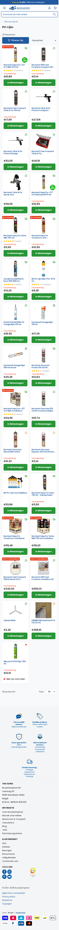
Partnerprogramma (12, 833)
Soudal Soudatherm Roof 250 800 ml (13, 280)
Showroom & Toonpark (14, 819)
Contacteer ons (10, 861)
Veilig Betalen (9, 857)
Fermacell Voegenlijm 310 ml (42, 323)
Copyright (7, 903)
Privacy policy (8, 896)
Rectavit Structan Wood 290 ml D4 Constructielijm (12, 450)
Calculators (8, 822)
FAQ (4, 843)
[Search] (54, 14)
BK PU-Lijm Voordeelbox (15, 493)
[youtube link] (9, 876)
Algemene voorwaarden (13, 893)
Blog (4, 826)
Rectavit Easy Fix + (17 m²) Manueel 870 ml (42, 193)
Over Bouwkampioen (12, 812)
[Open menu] (4, 8)
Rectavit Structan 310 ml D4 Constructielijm (42, 409)
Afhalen (6, 846)
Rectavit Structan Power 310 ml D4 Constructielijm (40, 366)
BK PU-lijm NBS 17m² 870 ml (43, 280)
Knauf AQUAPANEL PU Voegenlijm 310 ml (14, 323)
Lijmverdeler (10, 620)
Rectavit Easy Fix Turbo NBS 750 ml (15, 236)
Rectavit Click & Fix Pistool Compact (41, 109)
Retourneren (8, 854)
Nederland (20, 912)
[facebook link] (4, 872)
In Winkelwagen (15, 82)
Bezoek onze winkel (11, 815)
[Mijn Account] (49, 8)
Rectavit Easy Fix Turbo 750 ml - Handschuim (43, 494)
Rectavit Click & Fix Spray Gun (13, 193)
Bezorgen (7, 850)
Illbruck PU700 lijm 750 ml (15, 662)
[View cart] (55, 8)
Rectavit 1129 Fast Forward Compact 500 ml (43, 66)
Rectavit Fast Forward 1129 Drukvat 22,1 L (15, 578)
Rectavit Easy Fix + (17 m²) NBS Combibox (14, 409)
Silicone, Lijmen (11, 21)
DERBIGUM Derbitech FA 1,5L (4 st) (43, 621)
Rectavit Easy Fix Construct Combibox (14, 537)
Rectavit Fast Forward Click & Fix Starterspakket (43, 152)
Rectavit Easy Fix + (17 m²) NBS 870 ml (14, 66)
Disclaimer (7, 900)
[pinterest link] (4, 876)
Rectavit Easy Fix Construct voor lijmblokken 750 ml (41, 236)
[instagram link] (9, 872)
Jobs (4, 829)
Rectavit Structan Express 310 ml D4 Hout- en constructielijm (43, 450)
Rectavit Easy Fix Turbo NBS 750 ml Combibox (43, 537)
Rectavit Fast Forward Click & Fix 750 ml (15, 109)
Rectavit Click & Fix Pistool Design (13, 152)
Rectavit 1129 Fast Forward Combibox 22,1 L (43, 578)
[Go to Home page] (19, 8)
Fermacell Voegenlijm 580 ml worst (14, 366)
